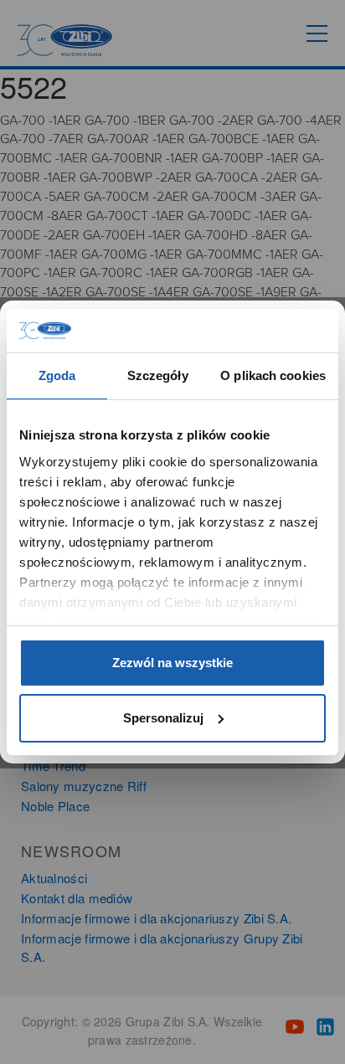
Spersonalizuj (163, 718)
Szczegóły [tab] (157, 375)
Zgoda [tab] (57, 375)
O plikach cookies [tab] (273, 375)
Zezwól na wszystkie (172, 662)
